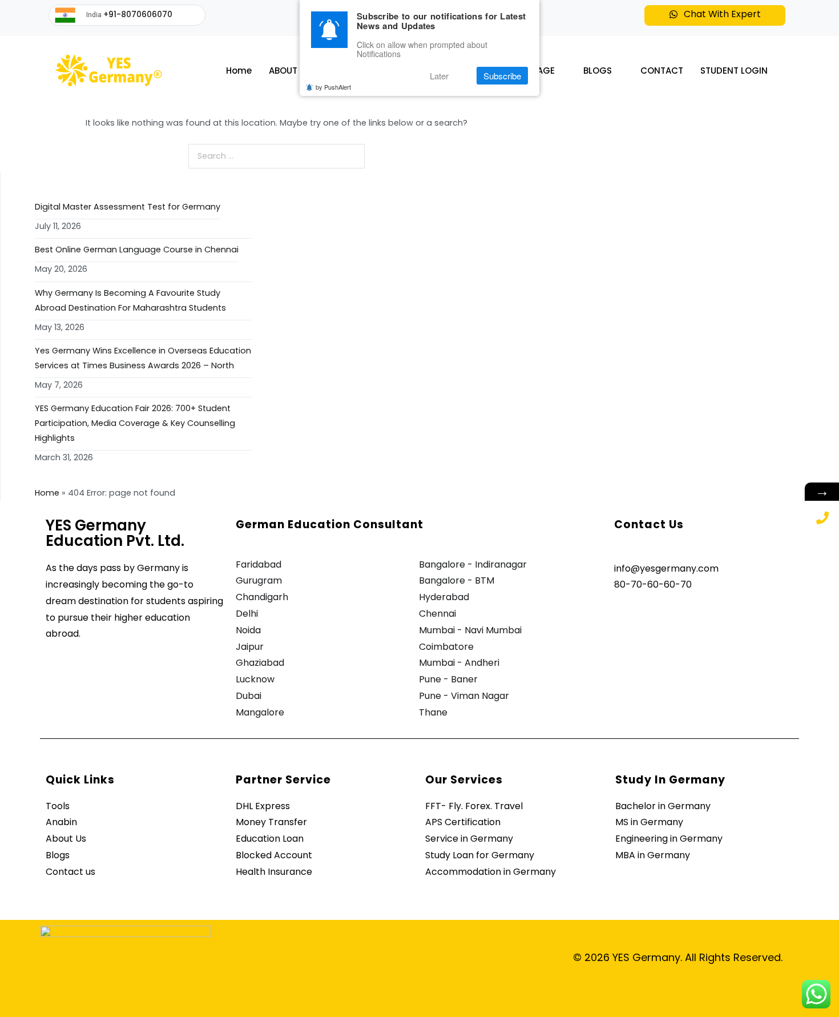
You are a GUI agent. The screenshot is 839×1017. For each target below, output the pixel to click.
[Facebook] (625, 616)
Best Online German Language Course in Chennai (137, 249)
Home (239, 71)
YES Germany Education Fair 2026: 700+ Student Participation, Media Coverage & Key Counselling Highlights (135, 423)
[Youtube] (700, 616)
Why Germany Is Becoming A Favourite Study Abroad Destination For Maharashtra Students (130, 300)
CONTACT (661, 71)
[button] (714, 15)
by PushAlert (333, 86)
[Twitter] (650, 616)
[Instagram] (726, 616)
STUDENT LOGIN (734, 71)
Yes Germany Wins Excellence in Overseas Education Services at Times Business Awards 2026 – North (143, 358)
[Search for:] (276, 156)
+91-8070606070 (137, 14)
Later (439, 76)
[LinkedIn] (675, 616)
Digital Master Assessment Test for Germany (127, 206)
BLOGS (597, 71)
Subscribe (502, 76)
